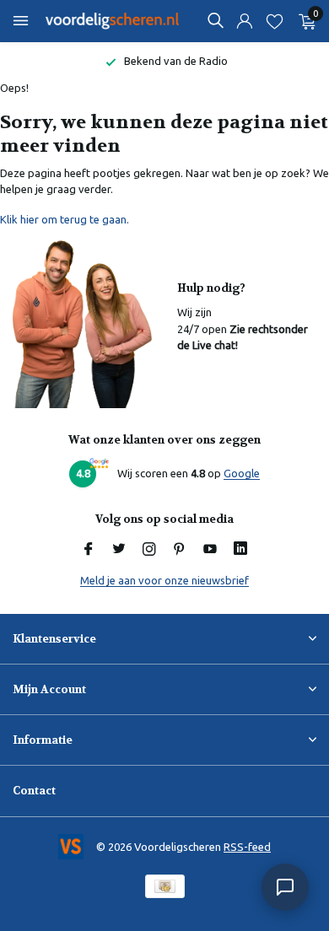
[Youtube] (210, 550)
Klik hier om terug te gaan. (64, 219)
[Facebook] (88, 550)
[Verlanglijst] (274, 21)
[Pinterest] (179, 550)
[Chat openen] (285, 887)
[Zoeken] (215, 20)
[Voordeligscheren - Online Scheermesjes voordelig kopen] (113, 21)
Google (242, 473)
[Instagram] (149, 550)
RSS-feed (247, 847)
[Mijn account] (244, 21)
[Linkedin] (240, 550)
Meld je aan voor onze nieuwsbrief (164, 580)
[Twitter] (119, 550)
